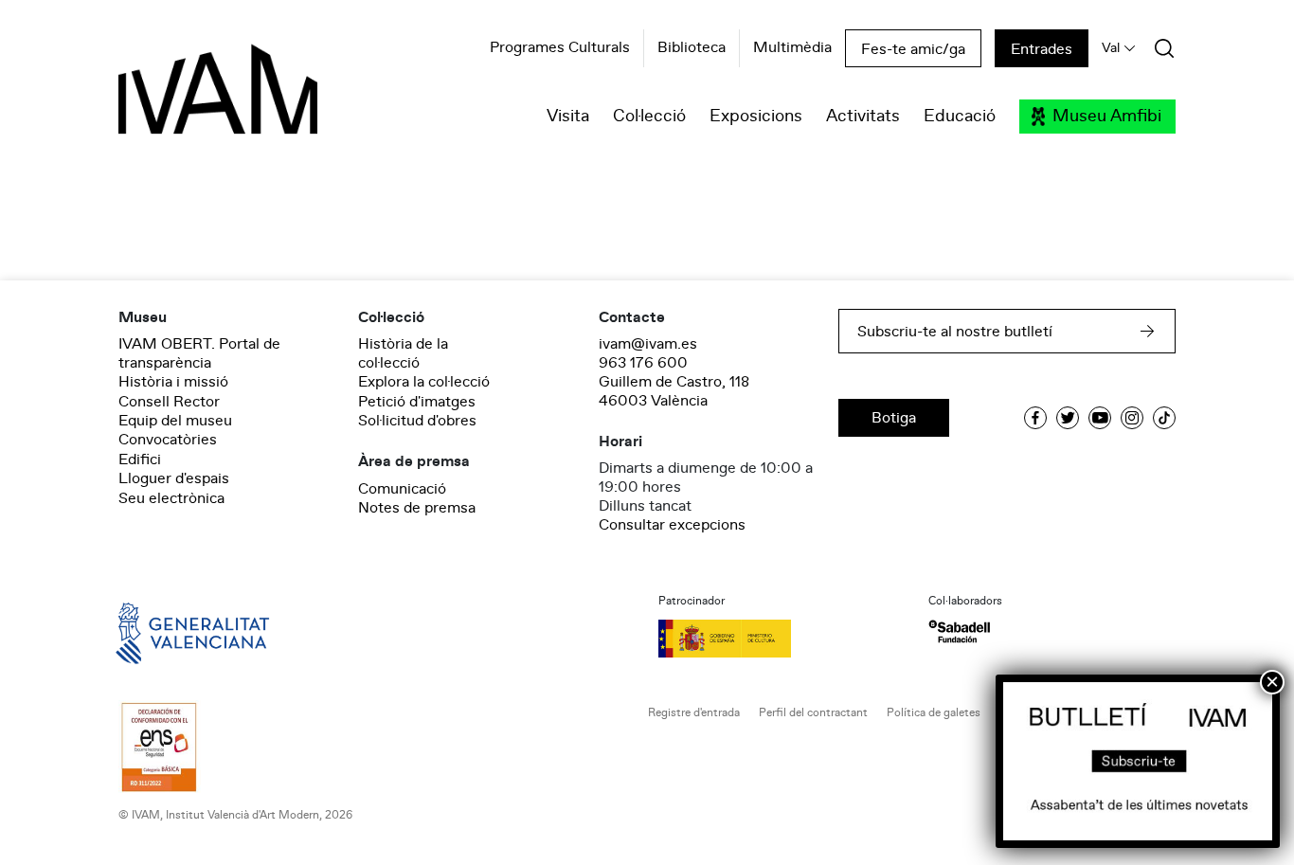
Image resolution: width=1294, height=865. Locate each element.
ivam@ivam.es (648, 343)
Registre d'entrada (694, 713)
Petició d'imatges (417, 401)
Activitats (863, 116)
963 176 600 (643, 362)
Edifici (139, 459)
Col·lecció (649, 116)
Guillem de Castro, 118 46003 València (674, 391)
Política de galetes (933, 713)
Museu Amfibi (1106, 116)
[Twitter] (1067, 417)
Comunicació (402, 488)
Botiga (894, 417)
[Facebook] (1035, 417)
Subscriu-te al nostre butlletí (954, 331)
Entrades (1041, 49)
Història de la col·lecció (403, 353)
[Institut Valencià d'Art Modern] (184, 99)
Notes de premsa (417, 507)
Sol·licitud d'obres (417, 420)
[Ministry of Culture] (782, 639)
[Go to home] (165, 631)
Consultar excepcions (672, 524)
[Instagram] (1132, 417)
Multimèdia (792, 48)
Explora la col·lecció (424, 381)
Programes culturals (560, 48)
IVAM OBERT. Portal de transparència (199, 353)
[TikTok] (1164, 417)
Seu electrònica (171, 498)
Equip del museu (175, 420)
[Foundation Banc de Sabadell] (959, 631)
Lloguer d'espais (173, 478)
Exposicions (756, 116)
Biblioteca (691, 48)
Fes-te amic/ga (913, 49)
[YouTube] (1099, 417)
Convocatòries (167, 439)
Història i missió (173, 381)
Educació (960, 116)
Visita (568, 116)
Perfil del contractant (813, 713)
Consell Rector (169, 401)
